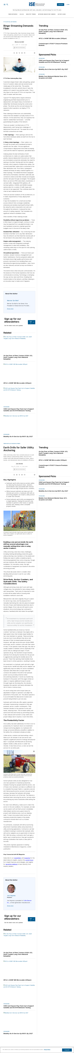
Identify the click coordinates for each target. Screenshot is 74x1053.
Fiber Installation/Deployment (11, 443)
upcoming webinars (12, 864)
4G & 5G (22, 14)
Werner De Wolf (19, 42)
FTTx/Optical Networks (10, 21)
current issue (29, 860)
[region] (37, 1050)
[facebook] (14, 53)
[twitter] (19, 53)
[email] (24, 53)
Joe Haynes (19, 463)
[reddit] (22, 53)
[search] (7, 4)
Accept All (67, 1050)
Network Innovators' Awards (47, 14)
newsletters (17, 858)
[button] (4, 4)
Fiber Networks (12, 14)
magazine (27, 858)
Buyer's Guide (62, 14)
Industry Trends (31, 14)
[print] (34, 53)
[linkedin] (16, 53)
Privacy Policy (47, 1049)
